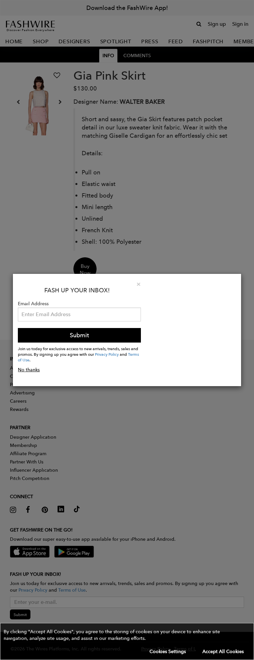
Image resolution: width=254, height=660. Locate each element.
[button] (127, 641)
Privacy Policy (107, 354)
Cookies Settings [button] (167, 651)
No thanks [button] (29, 370)
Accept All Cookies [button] (223, 651)
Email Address (33, 304)
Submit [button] (79, 335)
